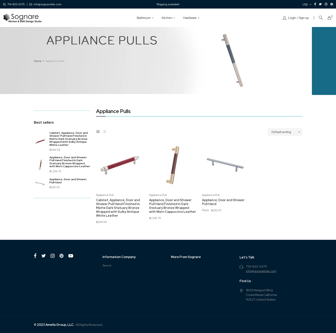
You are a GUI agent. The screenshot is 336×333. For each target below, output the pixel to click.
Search (106, 265)
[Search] (321, 18)
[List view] (104, 131)
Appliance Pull (105, 195)
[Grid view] (98, 131)
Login (292, 18)
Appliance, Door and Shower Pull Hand (68, 180)
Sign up (304, 18)
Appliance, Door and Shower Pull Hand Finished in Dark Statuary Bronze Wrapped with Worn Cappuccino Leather (69, 162)
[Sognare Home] (22, 18)
